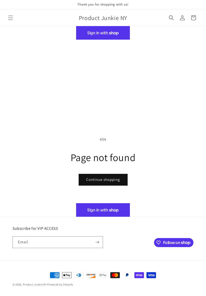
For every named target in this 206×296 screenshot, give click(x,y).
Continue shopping (103, 179)
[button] (10, 17)
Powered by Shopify (60, 284)
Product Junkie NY (35, 284)
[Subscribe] (97, 242)
